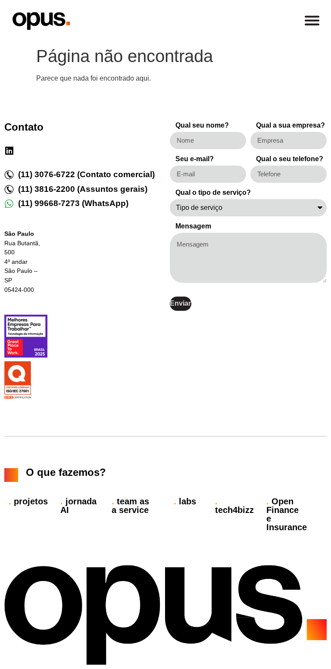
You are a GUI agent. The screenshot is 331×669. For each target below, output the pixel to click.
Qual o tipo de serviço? (213, 192)
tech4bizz (234, 506)
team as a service (130, 506)
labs (185, 501)
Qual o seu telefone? (289, 159)
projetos (28, 501)
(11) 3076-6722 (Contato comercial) (86, 174)
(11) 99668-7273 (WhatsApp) (73, 203)
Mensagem (193, 226)
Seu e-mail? (194, 159)
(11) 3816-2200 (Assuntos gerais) (82, 189)
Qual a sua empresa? (290, 125)
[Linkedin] (9, 151)
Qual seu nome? (202, 125)
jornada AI (78, 506)
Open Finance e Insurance (286, 514)
